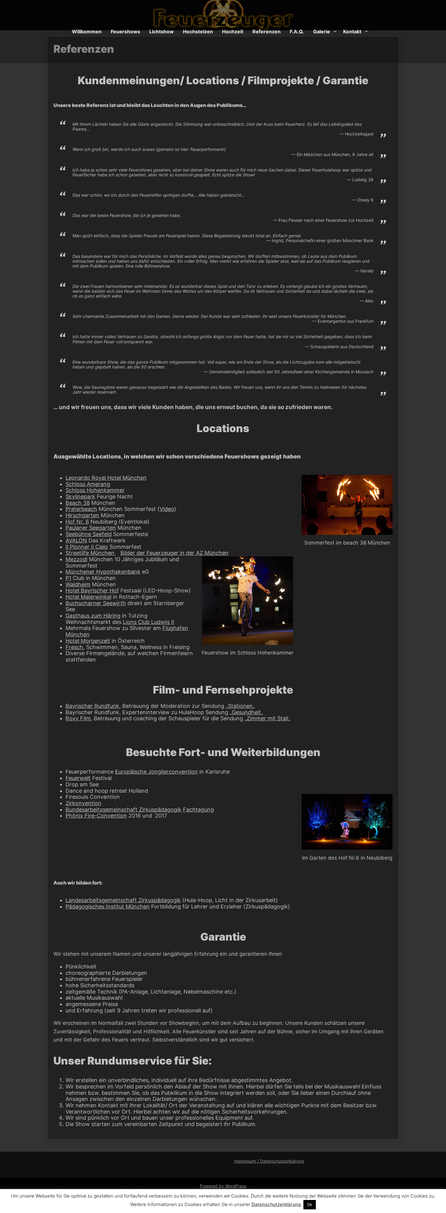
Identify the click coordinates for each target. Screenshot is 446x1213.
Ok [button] (309, 1204)
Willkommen (87, 31)
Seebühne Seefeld (89, 534)
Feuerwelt (78, 778)
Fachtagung (198, 809)
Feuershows (125, 31)
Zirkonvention (83, 803)
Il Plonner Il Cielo (87, 547)
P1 (68, 578)
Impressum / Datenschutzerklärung (269, 1161)
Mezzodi (76, 559)
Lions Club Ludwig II (148, 622)
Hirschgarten (82, 515)
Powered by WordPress (223, 1185)
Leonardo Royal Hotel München (106, 478)
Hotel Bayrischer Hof (92, 590)
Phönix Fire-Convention (96, 815)
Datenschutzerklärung (276, 1204)
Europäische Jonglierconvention (156, 771)
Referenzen (266, 31)
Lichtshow (161, 31)
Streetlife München (91, 553)
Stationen (240, 706)
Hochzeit (232, 31)
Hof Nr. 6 (77, 521)
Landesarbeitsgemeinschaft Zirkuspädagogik (123, 900)
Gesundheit (246, 712)
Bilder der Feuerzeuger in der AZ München (174, 553)
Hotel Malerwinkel (88, 597)
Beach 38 (78, 503)
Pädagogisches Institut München (108, 906)
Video (167, 509)
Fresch (74, 647)
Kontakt (352, 31)
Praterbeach (81, 509)
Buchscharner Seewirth (96, 603)
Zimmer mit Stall (267, 718)
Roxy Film (78, 718)
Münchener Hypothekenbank (103, 571)
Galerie (321, 31)
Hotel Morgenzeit (88, 641)
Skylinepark (80, 496)
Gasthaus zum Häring (93, 615)
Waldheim (78, 584)
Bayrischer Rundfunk (92, 706)
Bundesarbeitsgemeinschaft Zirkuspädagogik (123, 809)
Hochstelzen (198, 31)
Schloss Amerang (88, 484)
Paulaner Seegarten (91, 528)
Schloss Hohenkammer (95, 490)
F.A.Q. (297, 31)
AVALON (76, 540)
